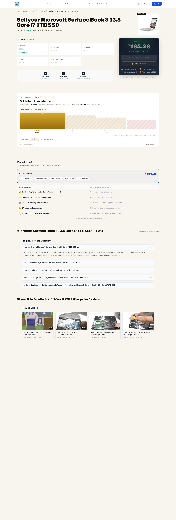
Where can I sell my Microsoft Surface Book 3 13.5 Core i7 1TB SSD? (52, 263)
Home (18, 11)
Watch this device (139, 64)
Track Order (89, 4)
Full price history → (151, 144)
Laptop (25, 11)
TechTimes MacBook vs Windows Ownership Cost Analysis (137, 135)
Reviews (77, 4)
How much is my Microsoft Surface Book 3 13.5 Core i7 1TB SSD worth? (53, 247)
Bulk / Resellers (103, 4)
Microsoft (34, 11)
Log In (146, 4)
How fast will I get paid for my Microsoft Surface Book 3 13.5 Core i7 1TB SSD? (56, 278)
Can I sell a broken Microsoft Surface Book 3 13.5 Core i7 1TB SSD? (51, 270)
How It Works (66, 4)
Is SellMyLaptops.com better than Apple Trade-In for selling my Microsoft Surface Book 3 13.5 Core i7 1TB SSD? (70, 285)
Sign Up (157, 4)
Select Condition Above (139, 57)
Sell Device (51, 4)
